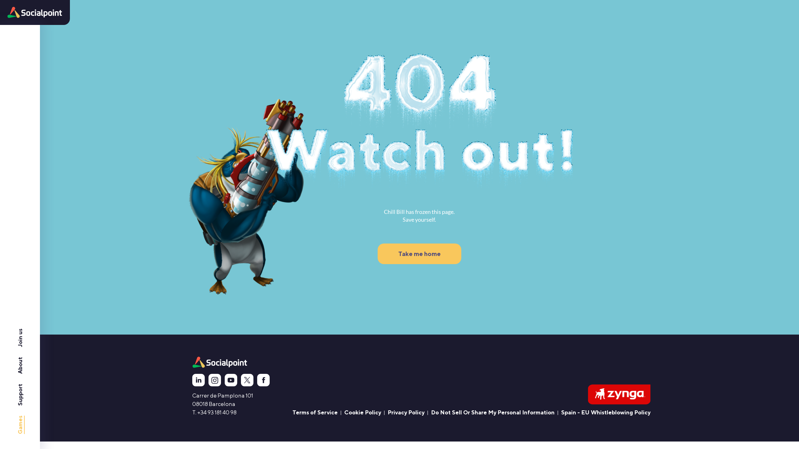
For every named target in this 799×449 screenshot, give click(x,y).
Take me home (419, 253)
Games (20, 425)
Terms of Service (315, 412)
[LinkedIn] (197, 380)
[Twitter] (245, 380)
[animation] (220, 362)
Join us (20, 338)
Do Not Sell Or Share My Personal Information (493, 412)
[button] (35, 12)
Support (20, 395)
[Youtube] (229, 380)
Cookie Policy (362, 412)
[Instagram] (213, 380)
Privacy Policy (406, 412)
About (20, 365)
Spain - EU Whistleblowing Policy (605, 412)
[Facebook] (261, 380)
